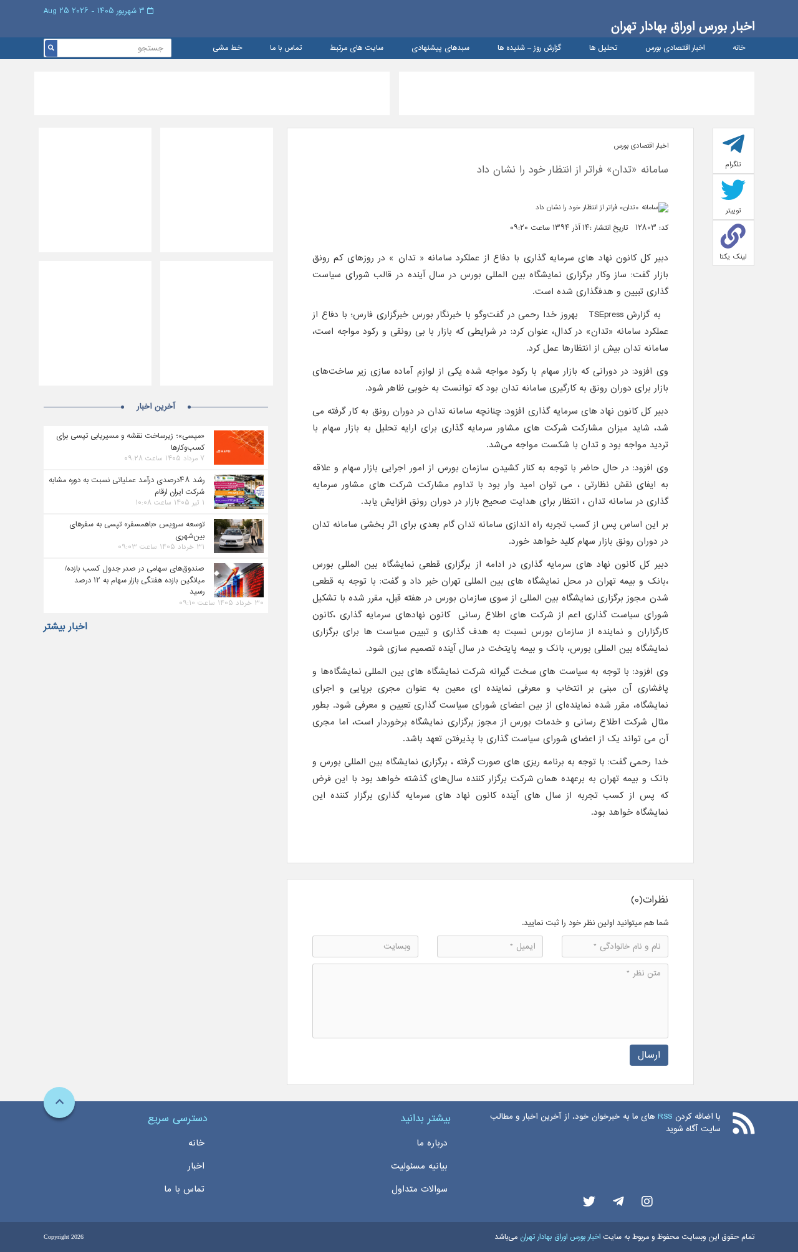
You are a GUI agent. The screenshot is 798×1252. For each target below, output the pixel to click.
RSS (665, 1116)
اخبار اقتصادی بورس (674, 48)
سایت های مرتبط (356, 48)
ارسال (649, 1054)
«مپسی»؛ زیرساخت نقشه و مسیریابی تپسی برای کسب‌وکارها (130, 441)
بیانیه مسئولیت (419, 1166)
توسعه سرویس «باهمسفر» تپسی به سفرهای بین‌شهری (136, 530)
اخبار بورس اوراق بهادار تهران (682, 26)
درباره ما (432, 1143)
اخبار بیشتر (65, 626)
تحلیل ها (603, 48)
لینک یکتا (733, 256)
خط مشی (227, 48)
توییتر (733, 210)
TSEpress (606, 314)
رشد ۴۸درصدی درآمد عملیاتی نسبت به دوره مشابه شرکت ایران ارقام (126, 485)
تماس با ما (286, 48)
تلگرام (733, 164)
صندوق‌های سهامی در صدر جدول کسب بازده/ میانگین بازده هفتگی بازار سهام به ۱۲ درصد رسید (134, 580)
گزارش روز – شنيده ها (529, 48)
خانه (739, 48)
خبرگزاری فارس (380, 314)
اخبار (196, 1166)
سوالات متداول (420, 1189)
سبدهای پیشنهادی (440, 48)
